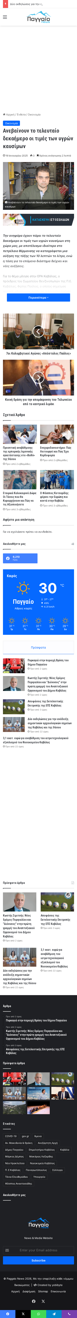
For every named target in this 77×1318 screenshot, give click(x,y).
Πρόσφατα (38, 647)
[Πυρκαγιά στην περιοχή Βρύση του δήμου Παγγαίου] (14, 665)
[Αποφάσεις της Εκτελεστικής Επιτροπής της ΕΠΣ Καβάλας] (14, 706)
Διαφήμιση (29, 1291)
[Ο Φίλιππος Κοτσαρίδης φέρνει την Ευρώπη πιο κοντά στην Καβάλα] (57, 479)
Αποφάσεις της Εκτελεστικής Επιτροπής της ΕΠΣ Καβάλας (55, 919)
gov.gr (25, 1136)
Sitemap (43, 1291)
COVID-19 (10, 1136)
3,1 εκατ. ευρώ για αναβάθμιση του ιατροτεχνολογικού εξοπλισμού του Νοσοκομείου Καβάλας (54, 958)
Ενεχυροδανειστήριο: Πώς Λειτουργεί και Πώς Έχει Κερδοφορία (55, 451)
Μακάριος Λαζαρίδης (41, 1156)
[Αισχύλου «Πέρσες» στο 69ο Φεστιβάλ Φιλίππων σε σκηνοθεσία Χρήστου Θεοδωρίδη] (38, 1107)
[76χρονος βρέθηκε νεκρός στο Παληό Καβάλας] (14, 1107)
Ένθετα (21, 114)
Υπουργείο (39, 1176)
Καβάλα (64, 1149)
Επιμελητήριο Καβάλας (42, 1149)
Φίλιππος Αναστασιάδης (18, 1183)
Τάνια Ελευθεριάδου (16, 1176)
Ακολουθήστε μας (14, 1195)
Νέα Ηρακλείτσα (14, 1163)
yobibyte (57, 1285)
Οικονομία (34, 114)
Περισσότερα (37, 297)
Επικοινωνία (58, 1291)
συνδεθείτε (45, 531)
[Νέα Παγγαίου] (38, 17)
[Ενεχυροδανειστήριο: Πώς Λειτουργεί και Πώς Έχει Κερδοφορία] (57, 434)
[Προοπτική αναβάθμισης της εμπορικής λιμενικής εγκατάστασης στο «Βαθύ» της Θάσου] (20, 434)
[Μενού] (5, 18)
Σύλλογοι (57, 1170)
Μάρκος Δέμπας (14, 1156)
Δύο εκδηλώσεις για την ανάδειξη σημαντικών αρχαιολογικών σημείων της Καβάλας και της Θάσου (50, 723)
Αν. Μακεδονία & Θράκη (18, 1142)
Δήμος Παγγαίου (14, 1149)
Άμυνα (38, 1136)
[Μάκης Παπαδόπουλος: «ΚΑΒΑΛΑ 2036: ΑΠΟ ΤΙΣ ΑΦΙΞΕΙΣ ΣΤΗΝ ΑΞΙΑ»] (38, 1093)
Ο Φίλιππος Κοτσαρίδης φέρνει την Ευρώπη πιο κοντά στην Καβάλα (54, 496)
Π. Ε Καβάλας (12, 1170)
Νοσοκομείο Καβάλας (42, 1163)
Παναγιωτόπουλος (36, 1170)
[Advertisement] (38, 68)
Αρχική (10, 114)
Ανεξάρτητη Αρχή (48, 1142)
